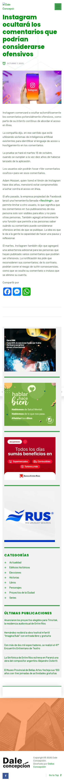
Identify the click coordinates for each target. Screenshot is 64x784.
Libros (12, 582)
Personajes (15, 587)
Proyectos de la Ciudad (22, 592)
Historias (14, 577)
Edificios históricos (19, 567)
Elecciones (15, 572)
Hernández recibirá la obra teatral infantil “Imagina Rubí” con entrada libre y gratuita (27, 634)
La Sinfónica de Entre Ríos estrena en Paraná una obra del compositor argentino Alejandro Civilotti (31, 659)
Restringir (46, 200)
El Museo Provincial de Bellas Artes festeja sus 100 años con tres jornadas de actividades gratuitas (31, 672)
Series (12, 597)
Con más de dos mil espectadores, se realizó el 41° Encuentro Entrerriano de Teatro (31, 647)
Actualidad (15, 562)
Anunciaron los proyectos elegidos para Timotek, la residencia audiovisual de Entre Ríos (31, 622)
